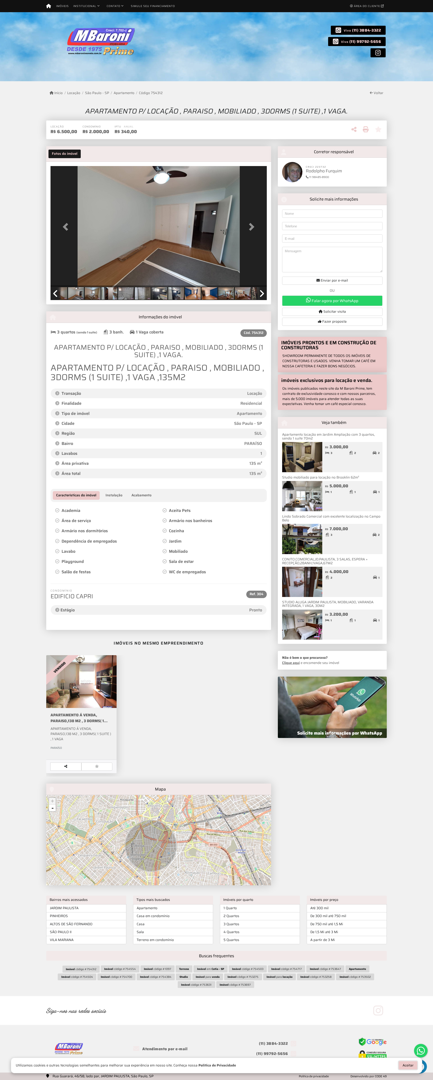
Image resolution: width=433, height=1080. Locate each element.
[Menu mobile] (48, 6)
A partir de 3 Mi (322, 940)
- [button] (52, 808)
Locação (73, 93)
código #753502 (355, 977)
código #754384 (155, 977)
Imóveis (62, 6)
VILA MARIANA (62, 940)
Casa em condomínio (153, 916)
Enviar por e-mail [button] (334, 280)
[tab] (64, 154)
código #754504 (77, 977)
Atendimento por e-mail (164, 1049)
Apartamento (124, 93)
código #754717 (286, 969)
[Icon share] (378, 52)
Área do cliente (367, 6)
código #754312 (81, 969)
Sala (140, 932)
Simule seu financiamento (153, 6)
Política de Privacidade (217, 1065)
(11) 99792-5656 (365, 41)
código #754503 (247, 969)
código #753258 (316, 977)
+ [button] (52, 801)
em (210, 969)
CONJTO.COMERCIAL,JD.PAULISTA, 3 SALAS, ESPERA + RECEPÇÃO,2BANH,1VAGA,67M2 (325, 561)
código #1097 (157, 969)
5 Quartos (231, 940)
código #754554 (120, 969)
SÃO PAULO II (60, 932)
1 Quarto (230, 908)
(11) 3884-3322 (366, 30)
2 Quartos (231, 916)
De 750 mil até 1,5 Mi (326, 924)
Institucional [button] (84, 6)
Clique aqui (291, 663)
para (208, 977)
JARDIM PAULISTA (64, 908)
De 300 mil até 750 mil (328, 916)
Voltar (378, 93)
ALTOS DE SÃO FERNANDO (71, 924)
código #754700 (116, 977)
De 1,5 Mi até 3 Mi (324, 932)
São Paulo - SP (97, 93)
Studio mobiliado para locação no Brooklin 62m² (320, 477)
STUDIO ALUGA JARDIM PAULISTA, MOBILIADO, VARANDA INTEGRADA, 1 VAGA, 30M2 (327, 604)
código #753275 (243, 977)
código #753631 (196, 985)
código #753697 (235, 985)
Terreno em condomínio (155, 940)
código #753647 (325, 969)
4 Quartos (231, 932)
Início (58, 93)
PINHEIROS (59, 916)
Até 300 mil (319, 908)
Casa (141, 924)
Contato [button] (113, 6)
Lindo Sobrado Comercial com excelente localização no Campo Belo (331, 518)
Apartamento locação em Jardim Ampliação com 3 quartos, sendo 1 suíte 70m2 (328, 436)
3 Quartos (231, 924)
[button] (67, 227)
